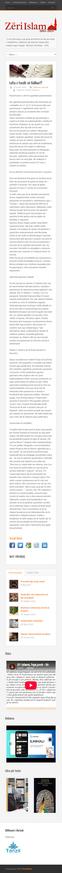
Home (7, 2)
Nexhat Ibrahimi (19, 2)
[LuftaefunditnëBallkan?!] (25, 83)
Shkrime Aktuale (40, 87)
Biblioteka (33, 2)
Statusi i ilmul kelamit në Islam (35, 634)
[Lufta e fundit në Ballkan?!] (31, 71)
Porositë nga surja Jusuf (33, 581)
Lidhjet (42, 2)
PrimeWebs (27, 869)
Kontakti (51, 2)
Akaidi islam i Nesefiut (32, 620)
